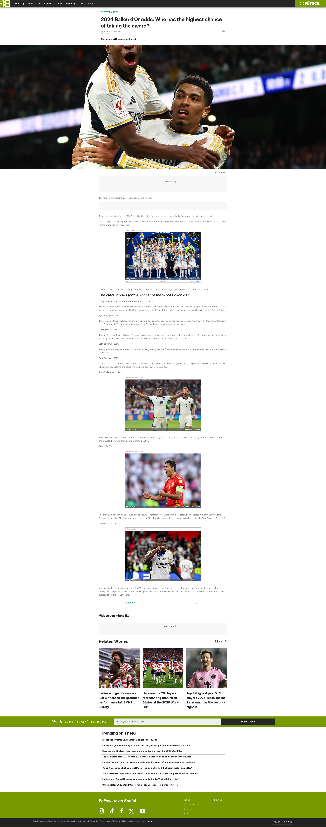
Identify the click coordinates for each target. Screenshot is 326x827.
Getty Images (219, 172)
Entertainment (44, 3)
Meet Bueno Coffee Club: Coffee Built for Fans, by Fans (130, 739)
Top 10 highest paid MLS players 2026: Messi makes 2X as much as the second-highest (146, 756)
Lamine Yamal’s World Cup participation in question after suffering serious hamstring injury (148, 762)
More (90, 3)
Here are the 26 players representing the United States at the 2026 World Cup (142, 751)
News (30, 3)
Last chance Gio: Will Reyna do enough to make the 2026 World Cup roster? (140, 779)
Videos (59, 3)
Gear (81, 3)
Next (196, 603)
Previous (130, 603)
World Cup (19, 3)
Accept (277, 822)
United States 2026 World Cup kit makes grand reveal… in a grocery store (140, 785)
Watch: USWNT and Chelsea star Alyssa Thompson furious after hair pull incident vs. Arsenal (150, 773)
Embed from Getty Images (134, 230)
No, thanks (287, 822)
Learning (70, 3)
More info (150, 821)
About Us (217, 799)
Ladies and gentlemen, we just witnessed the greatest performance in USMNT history (146, 745)
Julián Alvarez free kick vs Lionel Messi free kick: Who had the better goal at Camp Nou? (147, 768)
